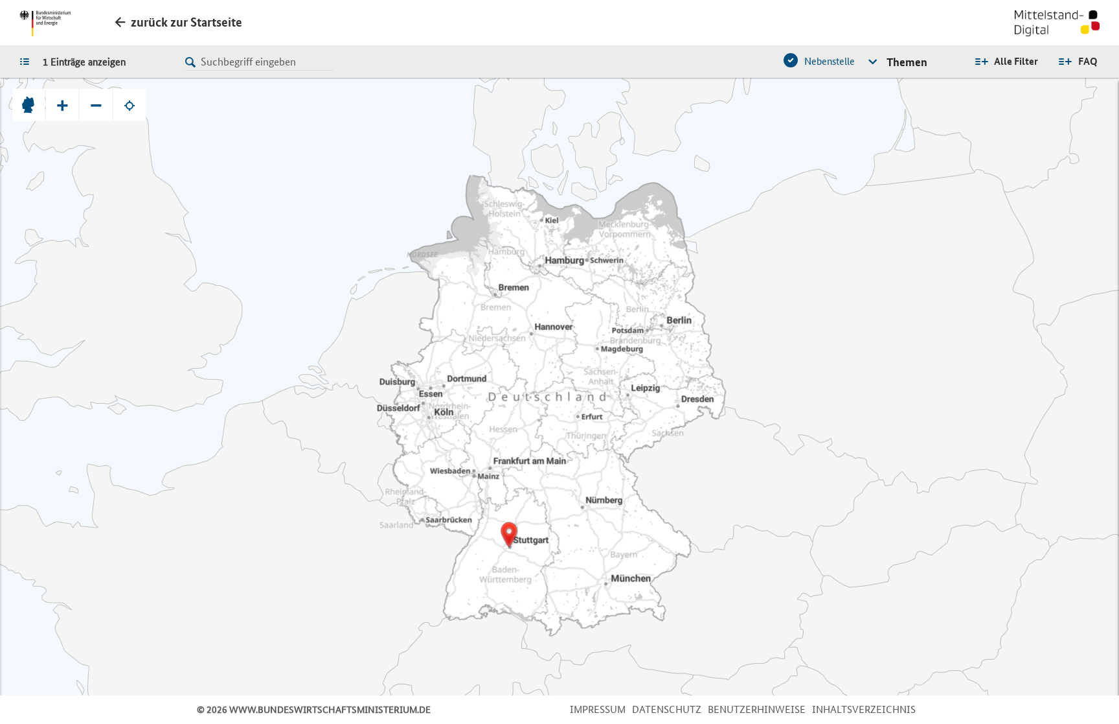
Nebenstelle (829, 61)
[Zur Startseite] (1057, 24)
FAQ (1088, 61)
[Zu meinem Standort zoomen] (129, 105)
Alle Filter (1016, 61)
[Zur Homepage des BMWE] (45, 23)
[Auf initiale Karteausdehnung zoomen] (28, 105)
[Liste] (28, 60)
